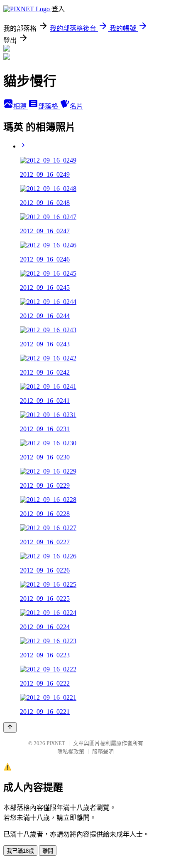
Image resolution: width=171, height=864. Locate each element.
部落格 (49, 106)
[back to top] (10, 727)
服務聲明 (103, 751)
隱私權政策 (70, 751)
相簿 (20, 106)
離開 (47, 851)
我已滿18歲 (20, 851)
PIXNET (55, 743)
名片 (76, 106)
